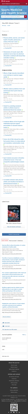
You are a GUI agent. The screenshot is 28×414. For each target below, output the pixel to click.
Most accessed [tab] (12, 240)
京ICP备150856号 (20, 399)
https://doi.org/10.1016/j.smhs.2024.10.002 (13, 64)
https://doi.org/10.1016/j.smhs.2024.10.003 (13, 46)
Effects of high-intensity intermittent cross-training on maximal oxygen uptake (13, 75)
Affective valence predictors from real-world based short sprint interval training (14, 90)
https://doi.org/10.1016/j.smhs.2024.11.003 (13, 83)
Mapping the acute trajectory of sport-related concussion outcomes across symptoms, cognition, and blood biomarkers (13, 305)
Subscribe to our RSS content (10, 329)
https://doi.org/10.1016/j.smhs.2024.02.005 (13, 191)
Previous (4, 25)
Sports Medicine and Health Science (11, 3)
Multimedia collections (14, 380)
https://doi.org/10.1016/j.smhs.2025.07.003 (11, 312)
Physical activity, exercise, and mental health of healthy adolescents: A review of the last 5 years (14, 39)
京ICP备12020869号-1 (10, 399)
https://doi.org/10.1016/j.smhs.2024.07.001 (13, 174)
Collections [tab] (20, 240)
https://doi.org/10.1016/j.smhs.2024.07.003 (13, 100)
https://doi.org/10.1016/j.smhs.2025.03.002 (11, 268)
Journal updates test (6, 338)
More (23, 334)
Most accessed (14, 382)
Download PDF (8, 48)
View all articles (6, 316)
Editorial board (14, 367)
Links (3, 349)
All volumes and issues (14, 376)
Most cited (14, 384)
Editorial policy (14, 392)
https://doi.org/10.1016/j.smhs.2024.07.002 (13, 133)
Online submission (14, 390)
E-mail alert (7, 326)
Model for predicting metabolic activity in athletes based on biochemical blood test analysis (12, 108)
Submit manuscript (14, 234)
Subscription (7, 322)
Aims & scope (14, 365)
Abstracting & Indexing (14, 369)
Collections (14, 378)
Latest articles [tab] (4, 240)
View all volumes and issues (14, 227)
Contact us (14, 371)
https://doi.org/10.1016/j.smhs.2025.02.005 (11, 283)
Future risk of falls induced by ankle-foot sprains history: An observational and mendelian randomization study (14, 141)
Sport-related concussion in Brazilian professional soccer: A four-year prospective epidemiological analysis (13, 160)
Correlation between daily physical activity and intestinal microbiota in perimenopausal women (13, 181)
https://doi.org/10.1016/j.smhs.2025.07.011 (11, 299)
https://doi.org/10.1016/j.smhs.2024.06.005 (13, 116)
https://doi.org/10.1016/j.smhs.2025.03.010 (11, 254)
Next (8, 25)
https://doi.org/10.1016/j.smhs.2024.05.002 (13, 152)
